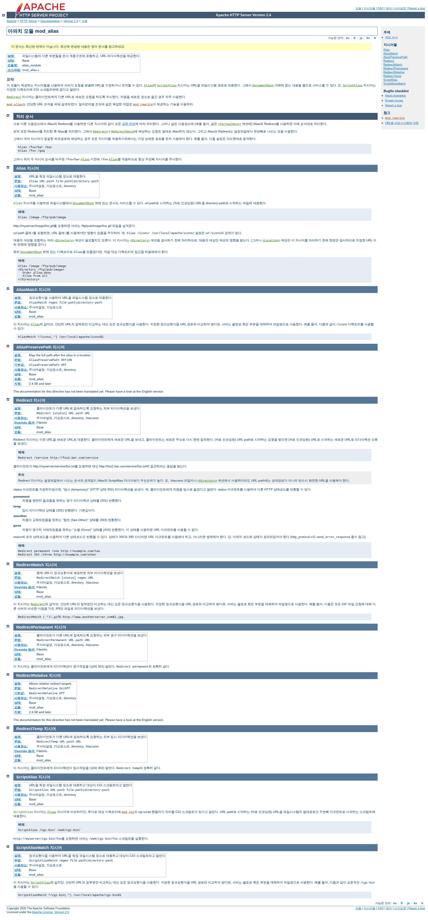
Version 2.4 (71, 21)
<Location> (271, 240)
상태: (11, 60)
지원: (18, 383)
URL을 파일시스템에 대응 (402, 123)
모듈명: (13, 65)
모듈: (18, 195)
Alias (148, 85)
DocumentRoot (263, 85)
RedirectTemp (392, 76)
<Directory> (64, 240)
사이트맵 (400, 8)
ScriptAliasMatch (394, 83)
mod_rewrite (143, 104)
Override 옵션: (24, 422)
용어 (389, 8)
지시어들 (369, 8)
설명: (11, 56)
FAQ (381, 8)
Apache (11, 21)
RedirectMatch (122, 131)
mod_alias (15, 104)
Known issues (394, 100)
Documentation (50, 21)
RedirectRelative (394, 72)
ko (368, 38)
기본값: (19, 364)
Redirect (14, 97)
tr (375, 38)
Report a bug (416, 8)
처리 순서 (391, 37)
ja (361, 38)
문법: (18, 181)
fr (354, 38)
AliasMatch (390, 53)
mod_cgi (128, 812)
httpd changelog (395, 95)
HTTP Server (28, 21)
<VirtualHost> (229, 124)
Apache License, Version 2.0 (50, 912)
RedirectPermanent (395, 68)
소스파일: (14, 70)
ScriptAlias (167, 85)
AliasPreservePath (395, 57)
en (347, 38)
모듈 (358, 8)
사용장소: (21, 186)
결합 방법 (128, 124)
